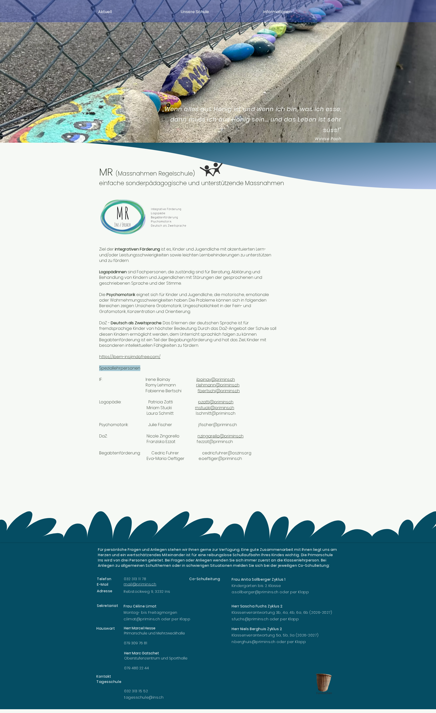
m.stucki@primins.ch (214, 408)
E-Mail (102, 584)
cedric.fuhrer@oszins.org (226, 453)
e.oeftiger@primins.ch (220, 458)
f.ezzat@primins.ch (215, 442)
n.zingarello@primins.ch (220, 436)
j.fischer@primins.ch (217, 425)
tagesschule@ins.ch (144, 697)
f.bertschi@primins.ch (219, 391)
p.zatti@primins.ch (215, 402)
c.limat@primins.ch (142, 619)
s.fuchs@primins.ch (250, 619)
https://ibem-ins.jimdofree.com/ (129, 357)
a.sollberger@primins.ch (255, 592)
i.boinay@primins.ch (215, 379)
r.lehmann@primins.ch (217, 385)
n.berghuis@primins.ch (254, 641)
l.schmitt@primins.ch (215, 413)
